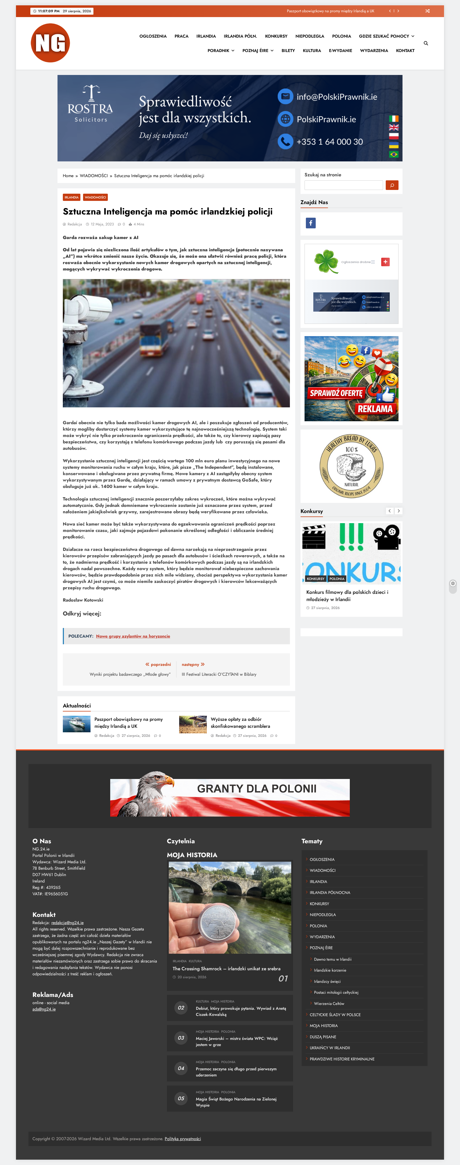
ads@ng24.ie (44, 1009)
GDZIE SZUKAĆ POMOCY (384, 36)
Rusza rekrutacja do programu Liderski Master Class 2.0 (348, 596)
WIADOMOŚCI (95, 197)
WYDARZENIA (374, 50)
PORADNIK (218, 50)
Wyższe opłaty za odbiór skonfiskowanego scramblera (330, 11)
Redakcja (75, 224)
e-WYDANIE (340, 50)
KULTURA (312, 50)
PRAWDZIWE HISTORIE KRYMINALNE (342, 1059)
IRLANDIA (206, 36)
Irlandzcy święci (327, 981)
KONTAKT (405, 50)
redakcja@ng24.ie (67, 923)
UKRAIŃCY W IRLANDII (330, 1048)
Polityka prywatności (183, 1139)
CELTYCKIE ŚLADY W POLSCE (335, 1015)
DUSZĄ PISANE (323, 1037)
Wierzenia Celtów (329, 1004)
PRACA (181, 36)
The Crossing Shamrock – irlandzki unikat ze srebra (227, 968)
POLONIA (341, 36)
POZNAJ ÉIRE (255, 50)
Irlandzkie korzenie (330, 970)
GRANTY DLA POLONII (325, 578)
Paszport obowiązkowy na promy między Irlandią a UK (129, 723)
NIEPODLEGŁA (309, 36)
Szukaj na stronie (323, 174)
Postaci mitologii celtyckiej (336, 992)
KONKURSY (276, 36)
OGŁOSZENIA (153, 36)
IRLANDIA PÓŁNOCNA (330, 893)
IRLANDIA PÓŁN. (240, 36)
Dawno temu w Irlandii (333, 959)
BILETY (288, 50)
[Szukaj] (392, 185)
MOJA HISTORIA (222, 1001)
